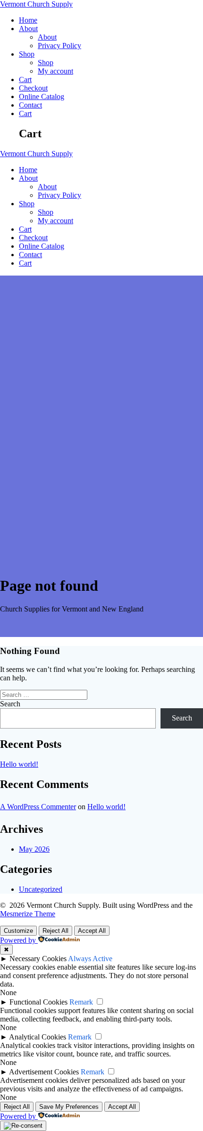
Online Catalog (41, 96)
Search (10, 704)
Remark (81, 1002)
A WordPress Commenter (38, 807)
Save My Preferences (69, 1106)
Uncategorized (40, 889)
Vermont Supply (36, 4)
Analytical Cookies (37, 1037)
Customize (18, 930)
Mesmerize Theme (27, 914)
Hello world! (19, 764)
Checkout (33, 88)
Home (28, 20)
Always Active (90, 959)
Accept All (92, 930)
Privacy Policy (59, 46)
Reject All (55, 930)
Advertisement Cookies (44, 1072)
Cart (25, 79)
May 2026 (34, 849)
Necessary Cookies (38, 959)
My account (55, 71)
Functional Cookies (38, 1002)
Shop (26, 54)
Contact (30, 105)
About (28, 29)
